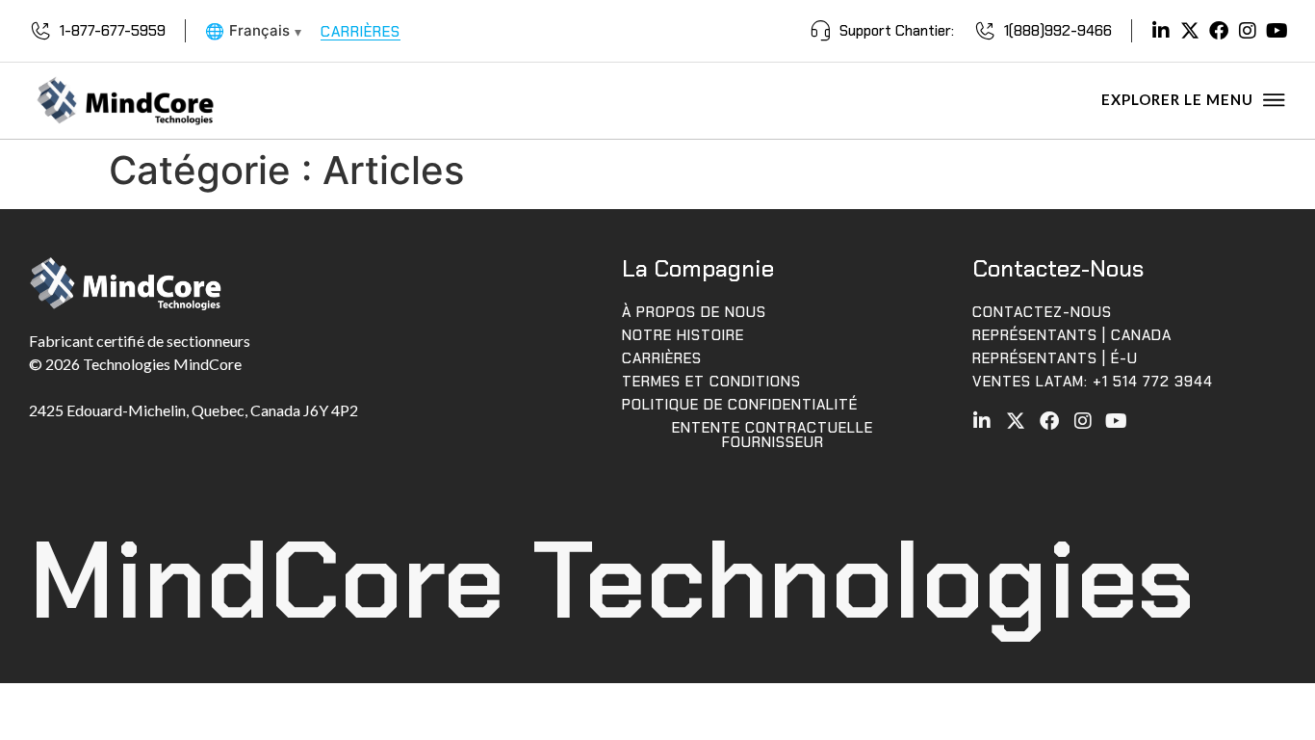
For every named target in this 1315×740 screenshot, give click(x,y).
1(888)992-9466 (1058, 30)
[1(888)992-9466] (984, 30)
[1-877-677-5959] (40, 30)
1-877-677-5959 (113, 30)
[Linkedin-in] (1161, 30)
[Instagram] (1247, 30)
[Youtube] (1276, 30)
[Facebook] (1218, 30)
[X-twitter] (1189, 30)
